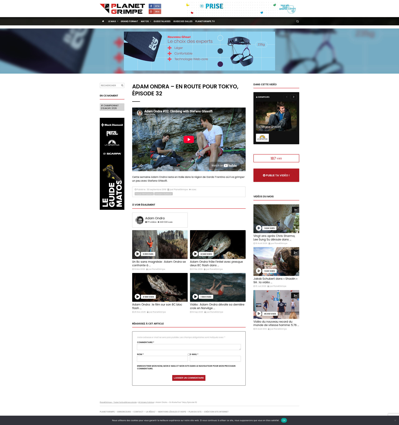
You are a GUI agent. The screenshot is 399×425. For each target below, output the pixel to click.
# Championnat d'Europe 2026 (110, 107)
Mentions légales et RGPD (172, 411)
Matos (145, 21)
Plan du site (195, 411)
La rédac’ (151, 411)
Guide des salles (182, 21)
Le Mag (112, 21)
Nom (140, 354)
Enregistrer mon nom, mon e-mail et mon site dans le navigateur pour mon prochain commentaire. (186, 367)
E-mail (194, 354)
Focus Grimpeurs (144, 194)
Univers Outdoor (163, 194)
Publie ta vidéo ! (277, 175)
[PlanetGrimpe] (122, 9)
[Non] (395, 420)
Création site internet (216, 411)
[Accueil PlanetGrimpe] (103, 21)
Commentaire (145, 342)
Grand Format (129, 21)
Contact (138, 411)
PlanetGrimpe (107, 411)
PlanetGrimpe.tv (205, 21)
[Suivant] (294, 97)
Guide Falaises (162, 21)
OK (284, 420)
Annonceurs (124, 411)
